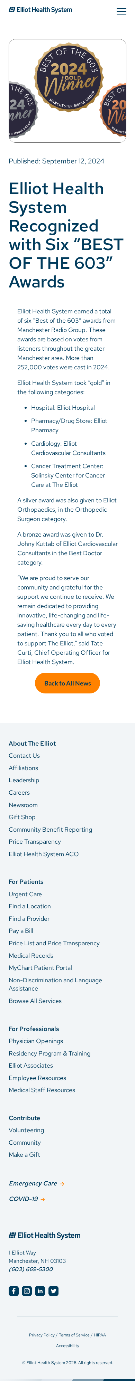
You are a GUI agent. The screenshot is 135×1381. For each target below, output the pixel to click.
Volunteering (26, 1130)
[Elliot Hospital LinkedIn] (40, 1291)
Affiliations (23, 768)
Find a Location (30, 906)
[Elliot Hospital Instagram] (27, 1291)
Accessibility (67, 1346)
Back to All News (67, 683)
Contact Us (24, 755)
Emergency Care (33, 1183)
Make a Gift (24, 1154)
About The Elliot (32, 743)
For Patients (26, 882)
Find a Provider (29, 919)
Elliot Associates (31, 1065)
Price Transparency (35, 841)
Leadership (24, 780)
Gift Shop (22, 817)
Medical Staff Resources (42, 1090)
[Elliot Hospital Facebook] (14, 1291)
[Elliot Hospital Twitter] (53, 1291)
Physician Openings (36, 1041)
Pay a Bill (21, 931)
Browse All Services (35, 1001)
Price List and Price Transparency (54, 943)
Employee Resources (37, 1078)
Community (25, 1142)
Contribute (24, 1118)
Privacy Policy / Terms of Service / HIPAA (67, 1335)
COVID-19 (23, 1199)
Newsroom (23, 805)
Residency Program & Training (49, 1053)
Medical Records (31, 955)
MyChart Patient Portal (40, 968)
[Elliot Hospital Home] (67, 1228)
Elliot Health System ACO (44, 854)
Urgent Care (25, 894)
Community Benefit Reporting (50, 829)
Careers (19, 792)
